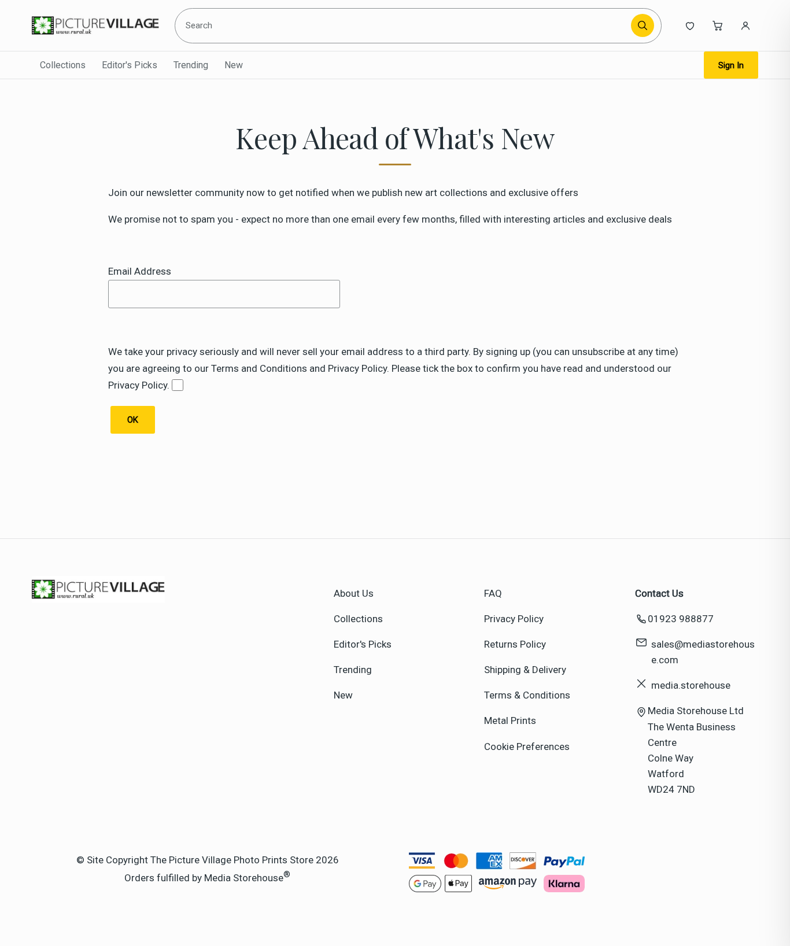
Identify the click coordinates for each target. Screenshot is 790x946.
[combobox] (405, 25)
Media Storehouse (243, 877)
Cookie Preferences (527, 746)
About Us (354, 593)
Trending (190, 65)
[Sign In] (745, 25)
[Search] (642, 25)
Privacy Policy (514, 618)
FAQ (493, 593)
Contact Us (659, 593)
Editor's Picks (129, 65)
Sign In (731, 65)
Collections (63, 65)
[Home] (95, 25)
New (233, 65)
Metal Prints (510, 720)
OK (132, 420)
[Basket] (717, 25)
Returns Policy (515, 644)
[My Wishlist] (690, 25)
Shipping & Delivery (525, 669)
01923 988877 (681, 618)
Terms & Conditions (527, 695)
